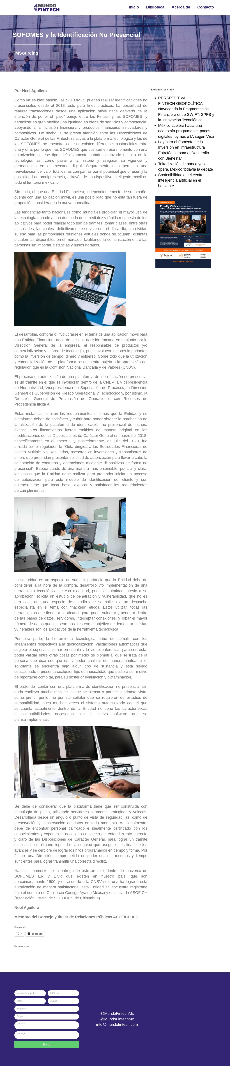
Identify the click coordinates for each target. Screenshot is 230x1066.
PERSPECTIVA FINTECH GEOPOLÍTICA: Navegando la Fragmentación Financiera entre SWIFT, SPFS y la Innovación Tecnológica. (186, 109)
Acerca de (181, 7)
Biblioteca (155, 7)
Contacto (205, 7)
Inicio (134, 7)
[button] (154, 232)
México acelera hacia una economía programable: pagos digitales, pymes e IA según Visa (186, 131)
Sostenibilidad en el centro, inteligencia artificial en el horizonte (181, 180)
